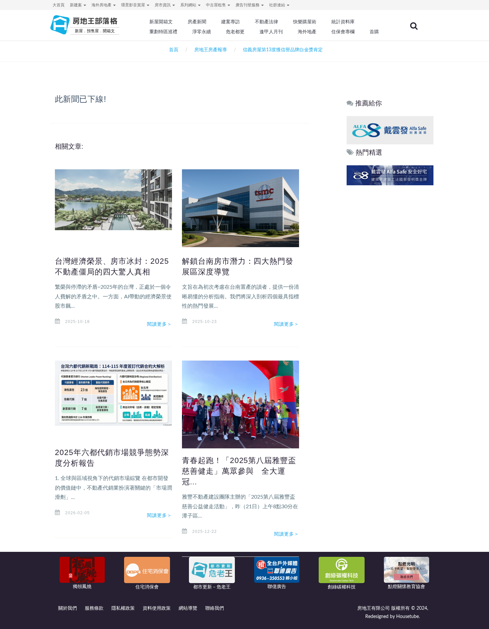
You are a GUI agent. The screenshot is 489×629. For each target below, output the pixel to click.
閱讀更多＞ (159, 324)
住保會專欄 (343, 31)
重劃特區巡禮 (163, 31)
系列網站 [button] (188, 5)
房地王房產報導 (210, 50)
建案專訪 (230, 21)
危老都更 (235, 31)
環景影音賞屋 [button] (133, 5)
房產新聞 (197, 21)
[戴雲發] (398, 129)
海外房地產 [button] (101, 5)
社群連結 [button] (277, 5)
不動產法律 (266, 21)
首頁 (172, 50)
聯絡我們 (214, 608)
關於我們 (67, 608)
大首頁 (59, 5)
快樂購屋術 (304, 21)
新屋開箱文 (161, 21)
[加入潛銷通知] (368, 175)
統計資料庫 (343, 21)
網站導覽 (188, 608)
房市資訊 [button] (163, 5)
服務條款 (94, 608)
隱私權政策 (123, 608)
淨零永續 (201, 31)
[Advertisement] (390, 288)
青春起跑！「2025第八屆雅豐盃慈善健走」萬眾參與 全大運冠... (239, 471)
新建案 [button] (76, 5)
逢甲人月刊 (271, 31)
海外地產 (307, 31)
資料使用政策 (157, 608)
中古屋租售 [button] (216, 5)
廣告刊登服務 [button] (248, 5)
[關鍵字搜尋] (414, 26)
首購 (374, 31)
